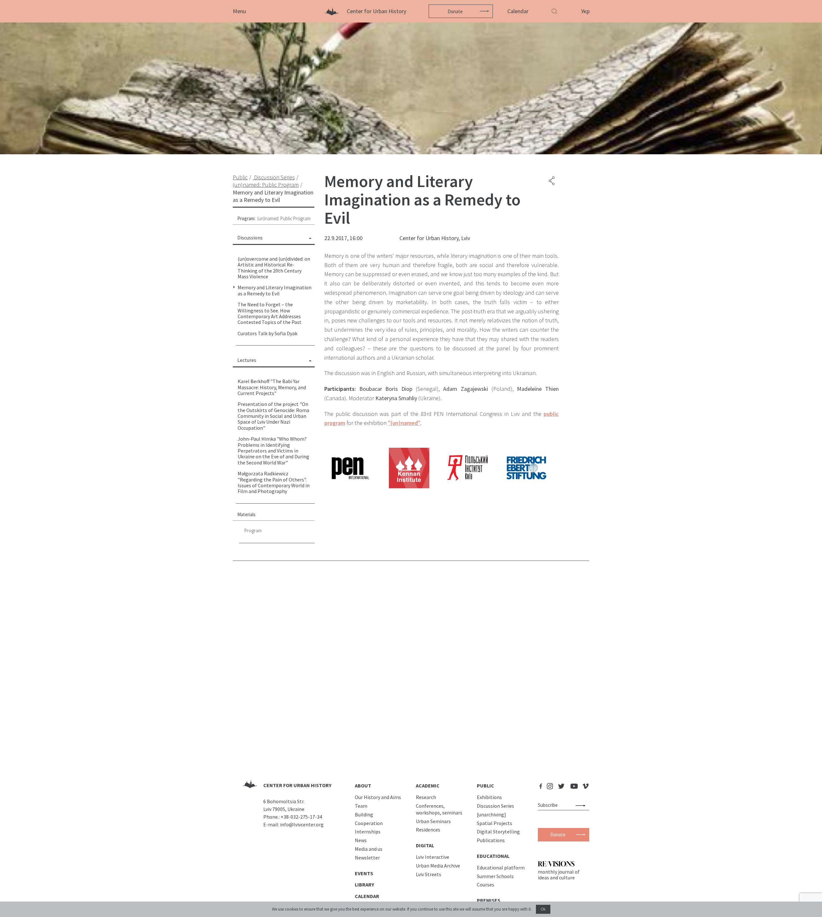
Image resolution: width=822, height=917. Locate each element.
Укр (585, 11)
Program (253, 530)
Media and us (368, 849)
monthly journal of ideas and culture (559, 874)
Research (426, 797)
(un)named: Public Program (283, 218)
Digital (425, 845)
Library (364, 884)
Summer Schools (495, 876)
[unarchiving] (491, 814)
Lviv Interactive (432, 857)
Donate (455, 11)
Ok (543, 909)
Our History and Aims (378, 797)
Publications (491, 840)
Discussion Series (495, 806)
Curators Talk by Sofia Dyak (267, 333)
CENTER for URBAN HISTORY (297, 785)
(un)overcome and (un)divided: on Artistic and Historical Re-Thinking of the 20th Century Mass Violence (274, 268)
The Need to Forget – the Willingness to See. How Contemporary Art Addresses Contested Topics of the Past (270, 313)
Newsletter (367, 857)
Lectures (246, 360)
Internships (367, 831)
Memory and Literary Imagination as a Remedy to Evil (274, 290)
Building (364, 814)
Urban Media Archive (438, 865)
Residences (428, 829)
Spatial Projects (494, 823)
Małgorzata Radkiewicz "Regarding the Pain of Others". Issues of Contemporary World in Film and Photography (274, 482)
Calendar (518, 11)
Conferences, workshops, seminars (439, 809)
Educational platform (501, 867)
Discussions (250, 237)
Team (361, 806)
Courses (485, 884)
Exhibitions (489, 797)
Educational (493, 856)
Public (485, 785)
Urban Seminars (433, 821)
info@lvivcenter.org (302, 824)
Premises (488, 900)
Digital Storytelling (498, 831)
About (363, 785)
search (581, 805)
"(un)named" (404, 423)
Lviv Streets (428, 874)
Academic (428, 785)
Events (364, 873)
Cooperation (369, 823)
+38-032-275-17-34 (301, 817)
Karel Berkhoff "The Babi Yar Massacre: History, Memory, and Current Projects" (272, 387)
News (361, 840)
